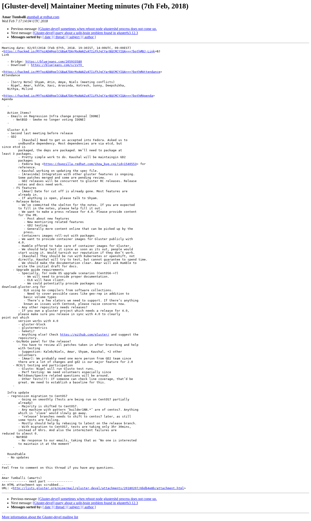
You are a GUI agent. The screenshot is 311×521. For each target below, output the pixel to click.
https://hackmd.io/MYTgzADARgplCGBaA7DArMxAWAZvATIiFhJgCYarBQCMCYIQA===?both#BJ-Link (79, 51)
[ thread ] (60, 37)
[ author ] (89, 37)
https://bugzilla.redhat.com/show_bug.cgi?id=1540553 (90, 164)
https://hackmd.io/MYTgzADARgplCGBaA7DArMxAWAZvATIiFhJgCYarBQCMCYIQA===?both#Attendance (82, 71)
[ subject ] (74, 37)
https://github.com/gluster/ (84, 334)
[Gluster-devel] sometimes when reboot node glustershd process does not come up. (97, 29)
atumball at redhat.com (43, 17)
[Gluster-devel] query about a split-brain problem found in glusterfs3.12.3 (85, 33)
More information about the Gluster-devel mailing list (40, 517)
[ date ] (48, 37)
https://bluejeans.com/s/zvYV (56, 65)
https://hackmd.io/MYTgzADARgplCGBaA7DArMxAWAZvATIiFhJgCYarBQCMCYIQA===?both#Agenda (78, 95)
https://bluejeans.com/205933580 (53, 61)
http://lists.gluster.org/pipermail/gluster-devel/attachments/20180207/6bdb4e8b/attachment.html (98, 488)
